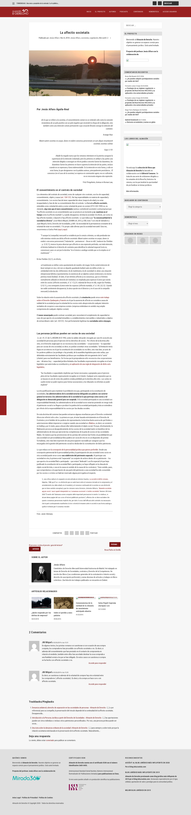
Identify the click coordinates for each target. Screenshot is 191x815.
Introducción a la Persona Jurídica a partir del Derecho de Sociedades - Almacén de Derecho (66, 718)
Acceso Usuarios (170, 12)
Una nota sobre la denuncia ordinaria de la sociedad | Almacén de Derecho (60, 728)
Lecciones (85, 38)
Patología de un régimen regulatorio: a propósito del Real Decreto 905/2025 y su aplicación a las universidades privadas (140, 90)
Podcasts (124, 12)
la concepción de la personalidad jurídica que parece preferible (74, 450)
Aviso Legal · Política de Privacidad (25, 798)
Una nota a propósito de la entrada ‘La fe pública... (43, 3)
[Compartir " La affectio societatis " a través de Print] (87, 533)
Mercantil (102, 38)
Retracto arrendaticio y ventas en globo (141, 122)
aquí (60, 229)
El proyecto (100, 12)
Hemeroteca (154, 12)
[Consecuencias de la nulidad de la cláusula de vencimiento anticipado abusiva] (86, 598)
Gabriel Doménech (131, 120)
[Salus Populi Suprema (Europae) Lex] (108, 598)
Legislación (94, 38)
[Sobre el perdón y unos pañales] (63, 603)
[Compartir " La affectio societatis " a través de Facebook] (66, 533)
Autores (112, 12)
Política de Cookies (46, 798)
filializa (91, 423)
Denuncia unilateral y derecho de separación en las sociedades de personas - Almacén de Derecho (69, 707)
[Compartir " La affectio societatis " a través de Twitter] (71, 533)
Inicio (89, 12)
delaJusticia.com (140, 767)
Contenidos (138, 12)
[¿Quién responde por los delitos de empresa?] (41, 603)
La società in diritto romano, (99, 479)
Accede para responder (97, 663)
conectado (50, 740)
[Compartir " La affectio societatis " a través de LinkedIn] (77, 533)
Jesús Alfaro (54, 38)
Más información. (132, 191)
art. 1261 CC (66, 197)
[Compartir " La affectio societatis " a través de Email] (82, 533)
